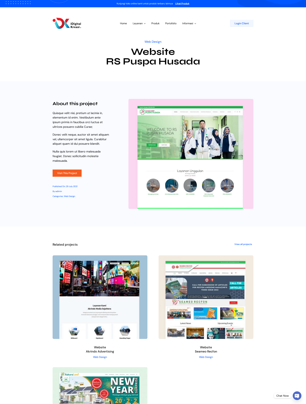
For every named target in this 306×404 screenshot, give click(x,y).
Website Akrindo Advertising (100, 349)
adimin (58, 191)
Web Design (153, 42)
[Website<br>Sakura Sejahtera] (100, 369)
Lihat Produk (182, 3)
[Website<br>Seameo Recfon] (206, 257)
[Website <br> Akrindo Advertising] (100, 257)
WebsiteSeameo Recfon (206, 349)
